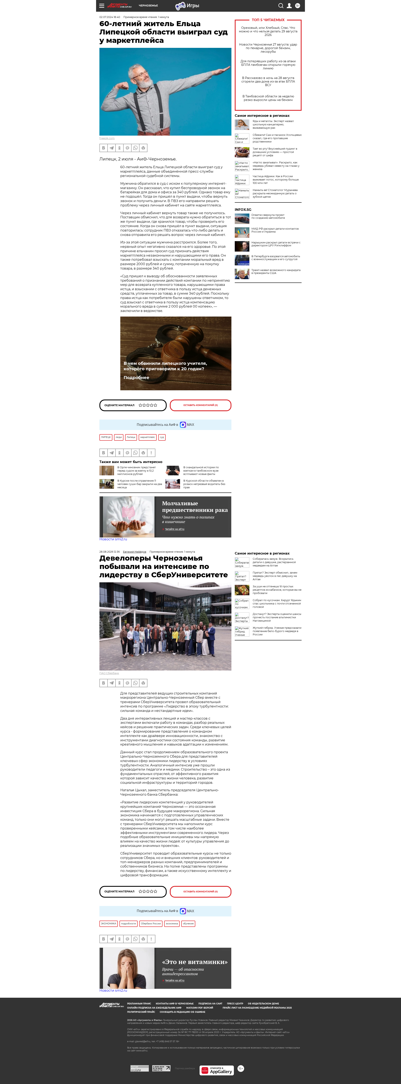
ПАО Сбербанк (109, 673)
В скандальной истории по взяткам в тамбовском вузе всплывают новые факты (201, 471)
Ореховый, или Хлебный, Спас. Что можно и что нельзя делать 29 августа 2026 (268, 31)
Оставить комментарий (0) (200, 405)
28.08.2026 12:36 (109, 551)
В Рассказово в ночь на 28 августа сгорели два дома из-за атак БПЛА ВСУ (268, 81)
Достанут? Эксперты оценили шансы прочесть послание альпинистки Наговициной (277, 617)
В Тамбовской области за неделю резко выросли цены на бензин (268, 98)
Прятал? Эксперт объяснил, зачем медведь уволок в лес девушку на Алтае (275, 576)
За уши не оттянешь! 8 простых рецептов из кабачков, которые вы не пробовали (277, 590)
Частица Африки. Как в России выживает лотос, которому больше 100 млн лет (276, 179)
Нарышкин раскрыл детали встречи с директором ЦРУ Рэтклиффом (276, 244)
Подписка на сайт (210, 1003)
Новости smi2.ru (113, 539)
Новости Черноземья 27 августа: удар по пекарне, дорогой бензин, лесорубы (268, 48)
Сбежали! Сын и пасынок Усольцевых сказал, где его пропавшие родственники (277, 138)
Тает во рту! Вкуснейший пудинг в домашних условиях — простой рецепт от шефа (275, 152)
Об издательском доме (263, 1003)
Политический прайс (141, 1012)
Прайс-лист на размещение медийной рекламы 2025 (257, 1007)
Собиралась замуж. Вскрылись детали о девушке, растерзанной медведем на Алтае (274, 562)
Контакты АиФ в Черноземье (175, 1003)
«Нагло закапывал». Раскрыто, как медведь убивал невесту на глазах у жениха (276, 166)
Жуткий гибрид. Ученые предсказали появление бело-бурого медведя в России (277, 631)
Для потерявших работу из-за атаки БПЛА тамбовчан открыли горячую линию (268, 65)
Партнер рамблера (185, 1068)
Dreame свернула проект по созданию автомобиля (268, 216)
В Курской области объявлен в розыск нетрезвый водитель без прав (204, 484)
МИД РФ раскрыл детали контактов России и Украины (275, 230)
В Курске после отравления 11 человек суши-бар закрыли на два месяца (139, 484)
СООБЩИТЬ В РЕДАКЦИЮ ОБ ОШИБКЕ (182, 1012)
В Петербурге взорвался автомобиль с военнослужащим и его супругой (275, 258)
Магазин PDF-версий (199, 1007)
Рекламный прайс (139, 1003)
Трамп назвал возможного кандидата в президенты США (276, 272)
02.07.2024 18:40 (109, 17)
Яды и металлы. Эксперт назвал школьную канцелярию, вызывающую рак (273, 124)
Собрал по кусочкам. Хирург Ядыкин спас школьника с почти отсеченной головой (277, 603)
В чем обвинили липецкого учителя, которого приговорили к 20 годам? (165, 366)
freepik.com (107, 138)
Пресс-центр (235, 1003)
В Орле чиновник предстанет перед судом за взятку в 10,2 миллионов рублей (136, 471)
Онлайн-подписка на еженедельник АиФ (154, 1007)
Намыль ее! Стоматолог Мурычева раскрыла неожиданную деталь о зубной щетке (275, 193)
